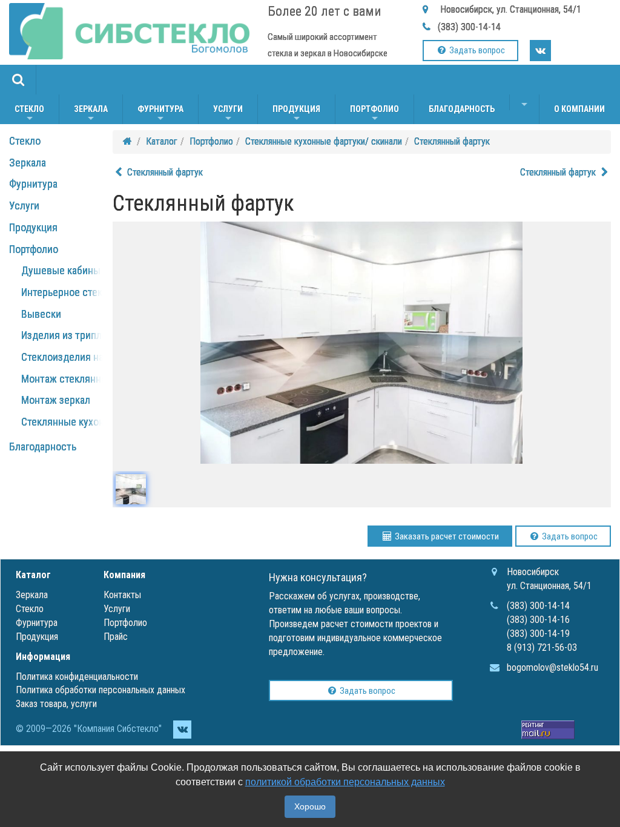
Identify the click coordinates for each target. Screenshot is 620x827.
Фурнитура (160, 114)
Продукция (296, 114)
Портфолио (374, 114)
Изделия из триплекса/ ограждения (102, 335)
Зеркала (91, 114)
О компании (579, 109)
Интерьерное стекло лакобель (89, 292)
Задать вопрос (476, 50)
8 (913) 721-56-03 (542, 647)
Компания (124, 575)
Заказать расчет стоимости (446, 536)
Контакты (122, 595)
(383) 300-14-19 (538, 633)
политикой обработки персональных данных (345, 782)
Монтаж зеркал (55, 400)
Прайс (116, 636)
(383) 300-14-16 (538, 619)
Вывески (41, 314)
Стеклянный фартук (452, 141)
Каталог (161, 141)
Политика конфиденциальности (77, 676)
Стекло (29, 114)
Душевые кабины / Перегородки (94, 270)
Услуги (228, 114)
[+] (524, 102)
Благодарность (462, 109)
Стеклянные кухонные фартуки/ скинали (323, 141)
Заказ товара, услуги (56, 704)
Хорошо (310, 806)
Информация (43, 656)
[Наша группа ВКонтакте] (540, 50)
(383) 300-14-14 (469, 27)
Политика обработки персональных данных (100, 690)
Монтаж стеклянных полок (81, 378)
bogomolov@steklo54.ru (552, 667)
